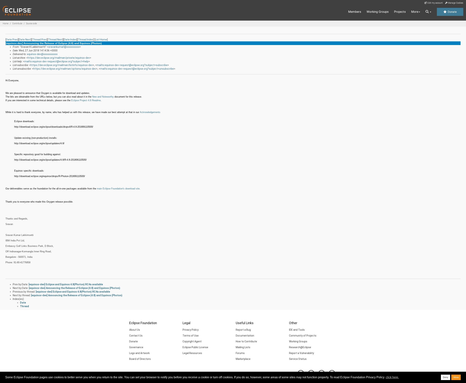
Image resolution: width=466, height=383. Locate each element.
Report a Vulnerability (301, 353)
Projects (400, 11)
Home (5, 23)
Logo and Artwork (139, 353)
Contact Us (136, 335)
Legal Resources (192, 353)
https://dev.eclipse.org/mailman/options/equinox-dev (64, 68)
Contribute (17, 23)
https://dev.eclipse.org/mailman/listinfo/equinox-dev (62, 65)
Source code (31, 23)
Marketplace (243, 358)
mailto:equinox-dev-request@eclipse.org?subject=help (56, 61)
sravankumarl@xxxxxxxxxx (63, 46)
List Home (101, 39)
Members (354, 11)
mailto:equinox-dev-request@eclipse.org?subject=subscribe (132, 65)
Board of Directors (140, 358)
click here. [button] (392, 377)
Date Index (70, 39)
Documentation (245, 335)
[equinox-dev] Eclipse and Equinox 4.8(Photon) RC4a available (66, 284)
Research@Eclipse (300, 347)
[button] (428, 12)
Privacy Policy (191, 329)
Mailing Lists (243, 347)
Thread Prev (39, 39)
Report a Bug (243, 329)
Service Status (298, 358)
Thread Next (55, 39)
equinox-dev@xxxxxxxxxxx (42, 54)
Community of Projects (302, 335)
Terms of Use (191, 335)
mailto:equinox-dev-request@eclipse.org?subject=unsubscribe (137, 68)
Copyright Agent (192, 341)
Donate (452, 11)
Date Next (25, 39)
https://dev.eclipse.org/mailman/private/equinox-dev (59, 57)
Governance (136, 347)
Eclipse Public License (195, 347)
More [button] (414, 11)
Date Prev (12, 39)
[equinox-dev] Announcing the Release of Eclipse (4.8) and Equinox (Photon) (74, 288)
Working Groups (378, 11)
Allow (456, 377)
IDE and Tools (297, 329)
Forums (240, 353)
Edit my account (435, 3)
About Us (134, 329)
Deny (445, 377)
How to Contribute (246, 341)
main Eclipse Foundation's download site (118, 188)
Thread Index (85, 39)
